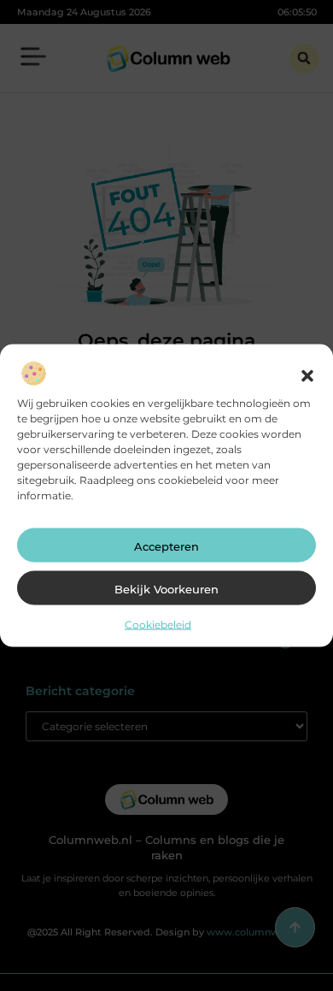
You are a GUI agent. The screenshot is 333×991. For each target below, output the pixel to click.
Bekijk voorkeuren (166, 589)
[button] (307, 376)
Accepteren (166, 546)
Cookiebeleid (158, 624)
